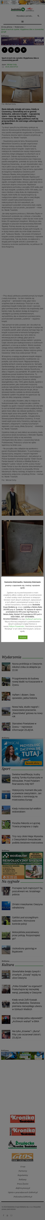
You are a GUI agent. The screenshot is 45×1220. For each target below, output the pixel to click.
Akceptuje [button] (23, 637)
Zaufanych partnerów (33, 619)
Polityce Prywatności (16, 626)
